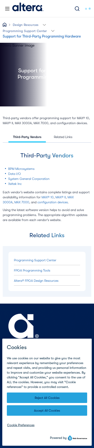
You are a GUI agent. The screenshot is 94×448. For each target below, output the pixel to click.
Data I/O (14, 174)
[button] (44, 24)
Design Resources (26, 25)
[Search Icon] (77, 8)
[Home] (28, 8)
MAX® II (60, 197)
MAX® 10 (48, 197)
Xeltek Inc (15, 184)
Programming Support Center (25, 31)
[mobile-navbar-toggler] (7, 8)
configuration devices (52, 202)
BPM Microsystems (21, 169)
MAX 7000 (21, 202)
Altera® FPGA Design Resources (36, 280)
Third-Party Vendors (27, 137)
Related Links (63, 137)
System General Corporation (29, 179)
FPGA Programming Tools (32, 270)
